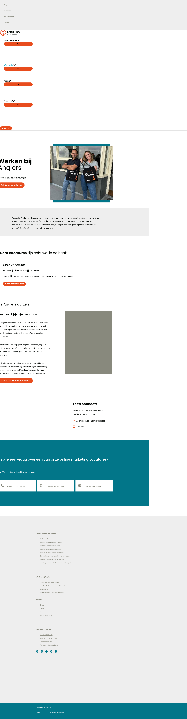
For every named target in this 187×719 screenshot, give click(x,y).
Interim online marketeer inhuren (51, 542)
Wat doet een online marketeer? (50, 546)
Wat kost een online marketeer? (50, 549)
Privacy (38, 712)
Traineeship (44, 589)
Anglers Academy (46, 615)
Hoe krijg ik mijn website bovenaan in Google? (55, 563)
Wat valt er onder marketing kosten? (52, 552)
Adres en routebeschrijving (49, 645)
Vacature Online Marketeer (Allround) (52, 586)
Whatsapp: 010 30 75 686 (48, 638)
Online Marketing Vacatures (49, 582)
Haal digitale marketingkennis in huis (52, 559)
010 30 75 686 (18, 486)
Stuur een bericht (93, 486)
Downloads (44, 612)
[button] (18, 40)
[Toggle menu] (18, 44)
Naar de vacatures (14, 283)
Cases (42, 608)
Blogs (42, 605)
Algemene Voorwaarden (57, 712)
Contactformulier (46, 641)
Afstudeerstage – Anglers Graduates (52, 592)
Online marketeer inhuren (48, 539)
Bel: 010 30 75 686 (46, 635)
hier (12, 276)
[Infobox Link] (89, 421)
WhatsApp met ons (55, 486)
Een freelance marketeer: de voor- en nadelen (55, 556)
